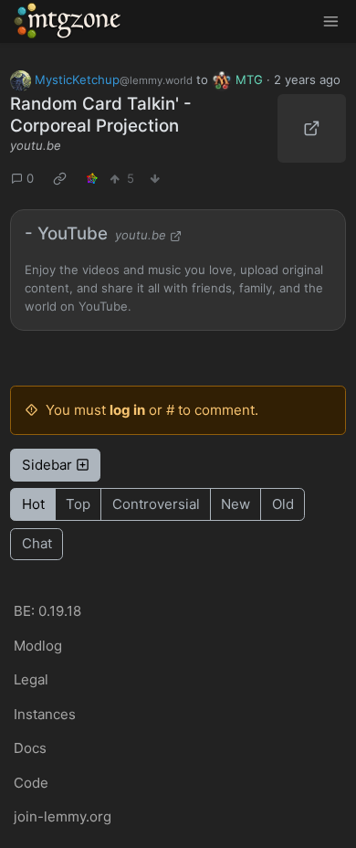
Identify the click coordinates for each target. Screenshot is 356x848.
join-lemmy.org (62, 816)
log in (127, 410)
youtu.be (35, 145)
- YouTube (66, 233)
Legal (31, 679)
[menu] (330, 21)
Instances (45, 714)
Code (31, 782)
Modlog (38, 645)
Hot (33, 504)
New (235, 504)
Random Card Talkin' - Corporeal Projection (101, 114)
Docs (30, 748)
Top (78, 504)
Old (283, 504)
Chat (37, 543)
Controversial (156, 504)
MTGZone (68, 21)
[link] (60, 179)
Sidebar (47, 464)
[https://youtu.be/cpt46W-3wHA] (311, 128)
